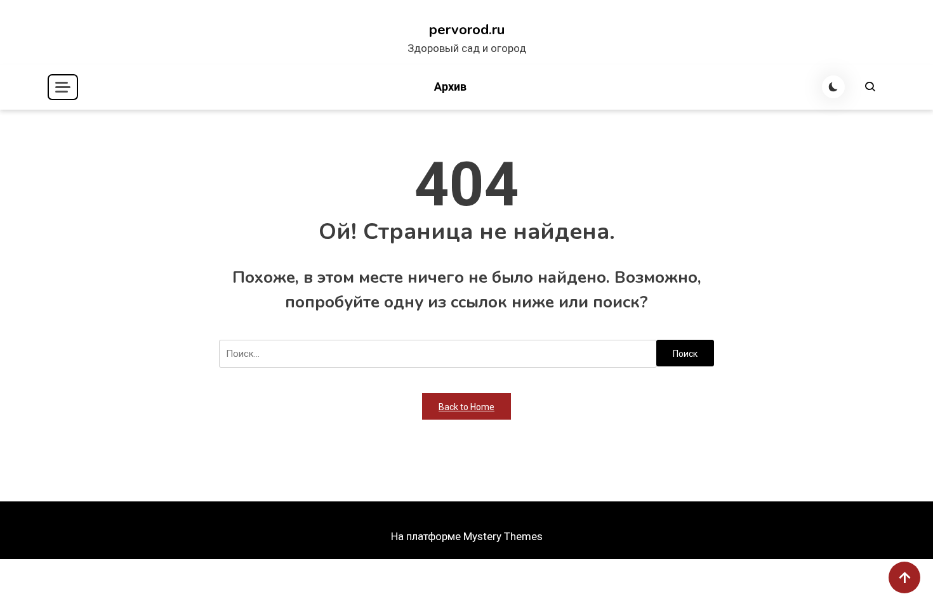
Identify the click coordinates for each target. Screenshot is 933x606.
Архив (450, 86)
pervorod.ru (467, 30)
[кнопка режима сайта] (833, 86)
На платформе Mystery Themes (467, 536)
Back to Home (466, 407)
